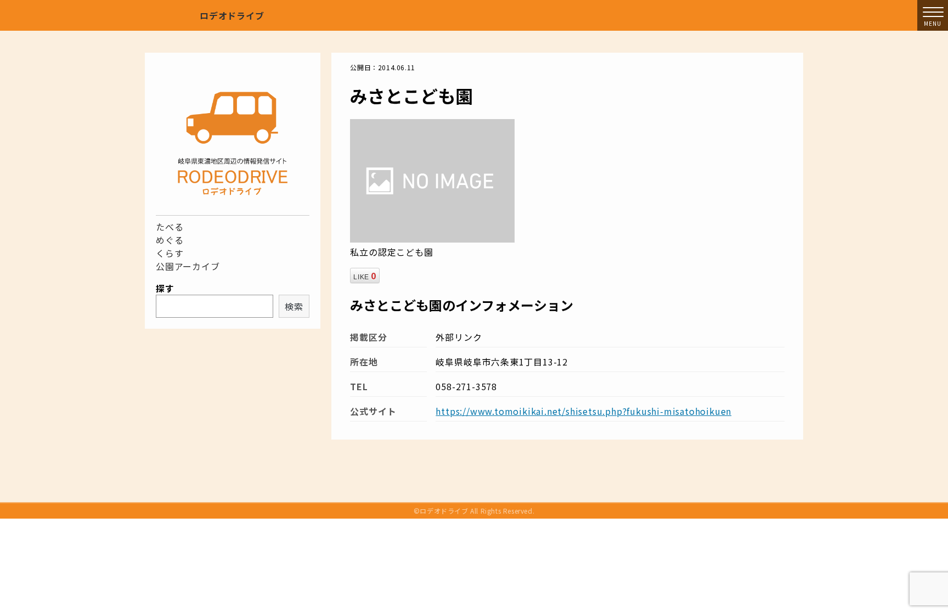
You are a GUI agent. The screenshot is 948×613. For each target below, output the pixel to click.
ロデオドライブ (232, 15)
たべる (169, 226)
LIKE (364, 275)
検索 (294, 306)
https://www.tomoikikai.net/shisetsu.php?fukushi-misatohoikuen (583, 411)
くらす (169, 253)
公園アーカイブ (188, 266)
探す (165, 288)
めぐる (169, 239)
